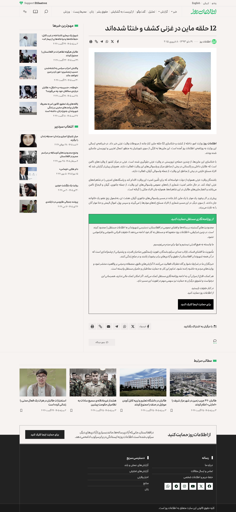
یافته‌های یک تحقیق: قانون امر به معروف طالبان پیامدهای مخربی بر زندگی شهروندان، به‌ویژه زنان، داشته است (59, 107)
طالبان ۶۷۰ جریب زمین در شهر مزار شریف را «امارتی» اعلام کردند (194, 402)
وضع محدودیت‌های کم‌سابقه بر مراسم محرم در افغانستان (59, 154)
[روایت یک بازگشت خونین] (28, 189)
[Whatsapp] (167, 486)
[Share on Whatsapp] (107, 41)
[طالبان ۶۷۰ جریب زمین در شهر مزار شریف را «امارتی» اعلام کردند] (193, 382)
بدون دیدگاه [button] (100, 342)
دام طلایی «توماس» (68, 169)
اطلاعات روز (205, 41)
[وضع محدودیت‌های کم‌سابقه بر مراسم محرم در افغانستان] (28, 157)
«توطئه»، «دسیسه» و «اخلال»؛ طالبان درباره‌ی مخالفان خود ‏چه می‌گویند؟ (60, 89)
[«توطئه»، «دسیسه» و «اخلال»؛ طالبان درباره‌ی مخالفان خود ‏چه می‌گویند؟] (28, 92)
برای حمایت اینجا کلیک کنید (196, 304)
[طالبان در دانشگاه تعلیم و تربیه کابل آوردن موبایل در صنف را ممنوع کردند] (143, 382)
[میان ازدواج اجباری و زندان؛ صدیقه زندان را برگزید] (28, 140)
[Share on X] (112, 41)
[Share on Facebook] (117, 41)
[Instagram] (184, 486)
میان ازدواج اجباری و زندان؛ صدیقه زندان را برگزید (59, 138)
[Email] (108, 326)
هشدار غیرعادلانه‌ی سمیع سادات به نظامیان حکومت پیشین (97, 402)
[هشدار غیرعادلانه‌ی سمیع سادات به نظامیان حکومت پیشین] (93, 382)
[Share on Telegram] (101, 41)
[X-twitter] (201, 486)
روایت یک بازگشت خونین (66, 185)
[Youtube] (192, 486)
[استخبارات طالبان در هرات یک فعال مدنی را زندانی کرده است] (43, 382)
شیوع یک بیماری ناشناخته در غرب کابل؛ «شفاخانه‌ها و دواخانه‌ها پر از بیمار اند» (60, 37)
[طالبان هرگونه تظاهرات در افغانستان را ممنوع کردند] (28, 56)
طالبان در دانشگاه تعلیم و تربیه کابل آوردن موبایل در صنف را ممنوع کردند (144, 402)
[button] (46, 11)
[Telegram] (176, 486)
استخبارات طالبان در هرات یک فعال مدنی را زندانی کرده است (43, 402)
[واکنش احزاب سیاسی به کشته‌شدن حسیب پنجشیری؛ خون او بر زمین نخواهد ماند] (28, 72)
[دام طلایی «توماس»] (28, 173)
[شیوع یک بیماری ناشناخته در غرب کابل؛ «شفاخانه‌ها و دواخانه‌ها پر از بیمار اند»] (28, 39)
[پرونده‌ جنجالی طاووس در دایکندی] (28, 206)
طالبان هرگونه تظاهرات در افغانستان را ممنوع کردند (59, 53)
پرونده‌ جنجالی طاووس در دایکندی (62, 201)
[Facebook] (209, 486)
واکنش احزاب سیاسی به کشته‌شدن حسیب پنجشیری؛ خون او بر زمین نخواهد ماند (61, 72)
